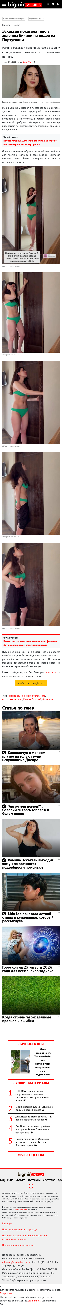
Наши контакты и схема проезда (19, 1229)
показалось (51, 672)
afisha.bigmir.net (21, 1209)
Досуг (17, 24)
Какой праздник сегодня (14, 18)
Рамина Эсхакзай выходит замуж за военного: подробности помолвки (27, 864)
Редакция (7, 1223)
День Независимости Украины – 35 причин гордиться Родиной (34, 1118)
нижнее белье (15, 695)
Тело (42, 695)
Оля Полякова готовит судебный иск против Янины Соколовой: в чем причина (32, 1129)
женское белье (31, 695)
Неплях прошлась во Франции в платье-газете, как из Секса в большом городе (32, 1142)
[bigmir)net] (17, 4)
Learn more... (34, 1300)
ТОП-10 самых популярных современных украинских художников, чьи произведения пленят (32, 1095)
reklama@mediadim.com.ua (16, 1262)
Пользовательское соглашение (18, 1245)
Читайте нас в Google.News (31, 682)
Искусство (49, 1180)
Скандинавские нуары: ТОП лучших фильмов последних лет (34, 1108)
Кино (10, 1180)
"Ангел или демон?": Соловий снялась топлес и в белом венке (25, 810)
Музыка (20, 1180)
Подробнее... (7, 1293)
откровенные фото (12, 699)
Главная (6, 24)
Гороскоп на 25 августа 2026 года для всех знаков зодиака (27, 969)
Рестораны (34, 1180)
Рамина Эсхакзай (32, 699)
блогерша (47, 699)
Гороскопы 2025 (36, 18)
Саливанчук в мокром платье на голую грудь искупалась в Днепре (23, 756)
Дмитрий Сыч (27, 62)
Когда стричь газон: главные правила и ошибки (26, 1019)
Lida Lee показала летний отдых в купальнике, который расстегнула (28, 917)
